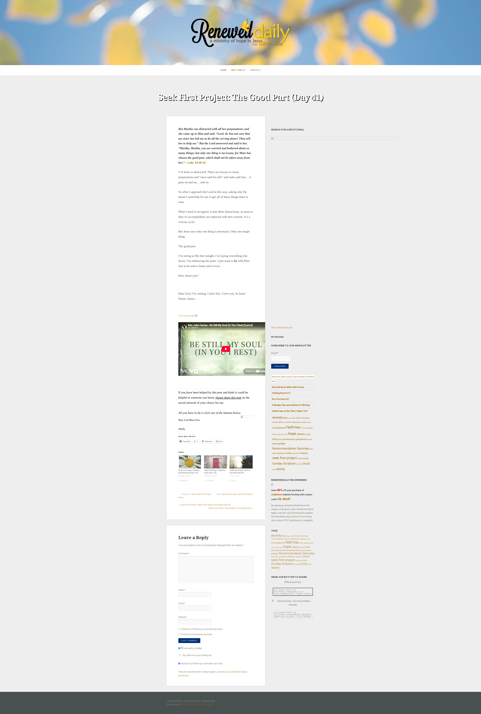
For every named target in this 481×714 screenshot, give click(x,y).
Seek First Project (203, 494)
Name (182, 590)
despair (304, 422)
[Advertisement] (216, 383)
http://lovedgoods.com (282, 327)
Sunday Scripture (283, 463)
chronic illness (278, 422)
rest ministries (278, 453)
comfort (288, 422)
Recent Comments (286, 377)
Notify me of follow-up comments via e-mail (202, 663)
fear (230, 494)
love (274, 439)
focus (303, 428)
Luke (193, 494)
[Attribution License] (196, 316)
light (309, 434)
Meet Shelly (238, 70)
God (273, 434)
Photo (180, 316)
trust (306, 463)
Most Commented (299, 377)
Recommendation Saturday (290, 448)
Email (181, 603)
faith (290, 427)
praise (275, 443)
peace (280, 439)
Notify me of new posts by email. (196, 634)
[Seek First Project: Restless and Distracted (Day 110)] (189, 462)
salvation (295, 453)
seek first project (245, 494)
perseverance (289, 439)
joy (305, 434)
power (309, 439)
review (288, 453)
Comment (183, 553)
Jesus (300, 433)
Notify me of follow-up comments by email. (201, 629)
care (293, 418)
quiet (234, 494)
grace (283, 434)
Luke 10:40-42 (197, 162)
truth (274, 470)
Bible (285, 418)
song (299, 458)
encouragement (279, 428)
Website (182, 617)
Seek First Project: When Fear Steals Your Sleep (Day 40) (206, 505)
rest (311, 449)
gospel (278, 434)
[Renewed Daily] (240, 33)
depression (296, 422)
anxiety (224, 494)
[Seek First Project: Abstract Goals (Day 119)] (215, 462)
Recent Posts (276, 377)
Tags (273, 381)
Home (223, 70)
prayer (281, 443)
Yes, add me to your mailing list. (197, 655)
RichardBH (190, 316)
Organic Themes (187, 704)
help (286, 434)
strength (305, 458)
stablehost (276, 494)
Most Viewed (310, 377)
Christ (298, 418)
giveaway (309, 428)
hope (292, 433)
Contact (255, 70)
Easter (309, 422)
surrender (299, 464)
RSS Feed (200, 704)
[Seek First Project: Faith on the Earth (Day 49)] (241, 462)
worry (180, 497)
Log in (209, 704)
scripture (303, 453)
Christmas (305, 418)
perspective (301, 439)
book (289, 418)
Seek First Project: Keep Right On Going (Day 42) (229, 508)
